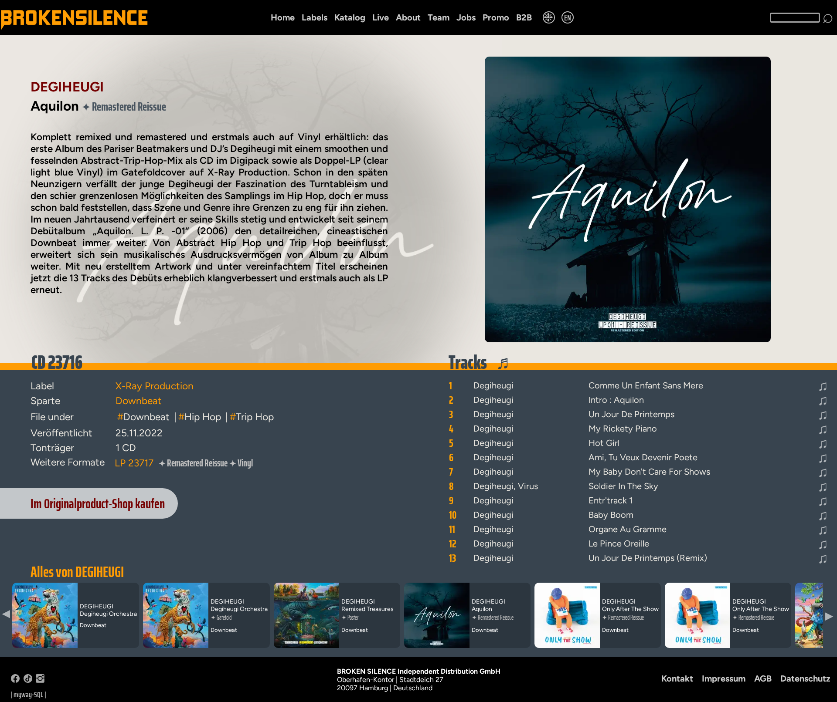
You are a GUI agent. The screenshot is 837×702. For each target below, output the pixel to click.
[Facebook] (15, 680)
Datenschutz (805, 678)
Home (283, 17)
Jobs (466, 17)
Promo (496, 17)
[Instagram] (40, 680)
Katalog (349, 17)
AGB (763, 678)
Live (380, 17)
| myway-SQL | (28, 694)
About (408, 17)
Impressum (723, 678)
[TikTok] (28, 680)
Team (438, 17)
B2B (524, 17)
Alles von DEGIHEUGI (77, 571)
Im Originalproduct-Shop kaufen (98, 503)
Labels (314, 17)
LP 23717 (134, 463)
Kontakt (677, 678)
